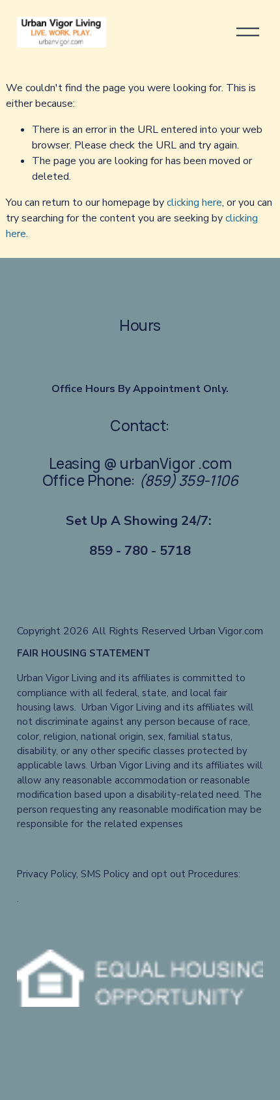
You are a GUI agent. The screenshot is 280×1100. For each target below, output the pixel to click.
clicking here (194, 202)
